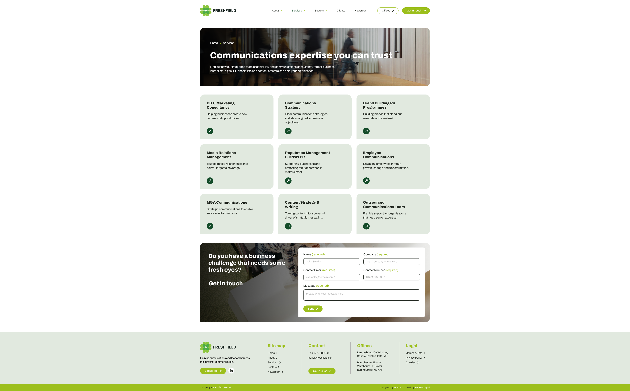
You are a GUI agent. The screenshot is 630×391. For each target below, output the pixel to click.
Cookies (411, 362)
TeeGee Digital (422, 387)
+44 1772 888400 (318, 353)
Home (271, 353)
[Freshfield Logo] (218, 6)
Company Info (414, 353)
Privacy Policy (414, 357)
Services (273, 362)
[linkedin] (231, 370)
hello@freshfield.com (320, 357)
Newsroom (274, 371)
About (271, 357)
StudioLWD (399, 387)
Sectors (272, 367)
